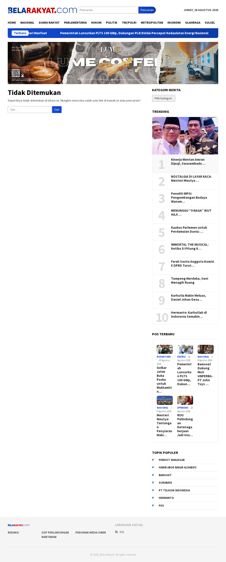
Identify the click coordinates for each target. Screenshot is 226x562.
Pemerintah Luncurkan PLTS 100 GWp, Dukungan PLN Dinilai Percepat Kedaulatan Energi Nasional (118, 33)
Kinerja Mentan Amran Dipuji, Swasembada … (188, 162)
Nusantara (164, 356)
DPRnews (182, 407)
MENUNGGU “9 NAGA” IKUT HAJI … (191, 213)
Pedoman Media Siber (90, 532)
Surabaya (165, 483)
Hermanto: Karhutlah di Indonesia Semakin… (189, 315)
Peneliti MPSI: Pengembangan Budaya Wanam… (189, 198)
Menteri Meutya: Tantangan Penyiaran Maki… (164, 425)
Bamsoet (165, 475)
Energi (181, 356)
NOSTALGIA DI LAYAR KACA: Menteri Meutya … (191, 179)
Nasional (203, 356)
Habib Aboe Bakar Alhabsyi (177, 467)
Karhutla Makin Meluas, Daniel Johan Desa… (188, 298)
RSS (122, 532)
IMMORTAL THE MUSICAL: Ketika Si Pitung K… (190, 247)
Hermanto (166, 498)
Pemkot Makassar (172, 460)
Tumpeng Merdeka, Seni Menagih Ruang (189, 281)
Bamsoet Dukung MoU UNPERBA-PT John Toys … (205, 374)
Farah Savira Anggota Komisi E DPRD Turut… (192, 264)
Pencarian (147, 10)
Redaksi (13, 532)
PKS (161, 505)
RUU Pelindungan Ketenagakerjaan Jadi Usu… (185, 425)
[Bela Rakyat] (42, 10)
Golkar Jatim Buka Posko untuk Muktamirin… (164, 380)
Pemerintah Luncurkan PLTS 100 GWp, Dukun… (184, 374)
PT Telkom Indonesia (174, 490)
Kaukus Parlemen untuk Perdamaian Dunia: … (189, 230)
